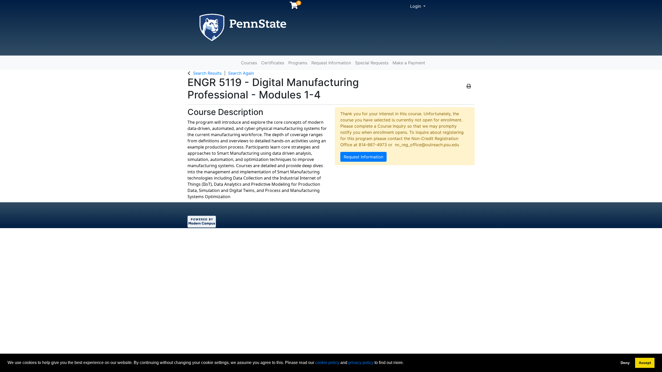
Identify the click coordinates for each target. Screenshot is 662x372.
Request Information (331, 62)
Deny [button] (625, 363)
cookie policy (327, 362)
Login (416, 6)
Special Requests (371, 62)
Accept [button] (645, 363)
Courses (249, 62)
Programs (297, 62)
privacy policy (360, 362)
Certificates (272, 62)
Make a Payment (409, 62)
